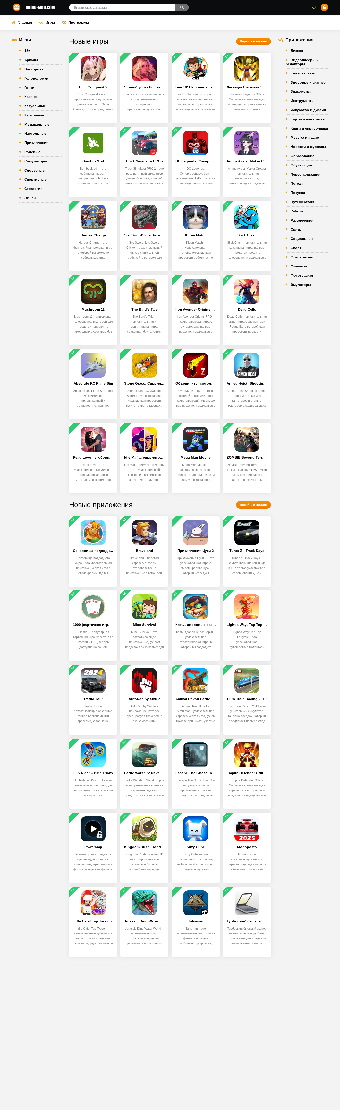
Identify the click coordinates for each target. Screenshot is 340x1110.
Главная (25, 22)
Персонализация (305, 174)
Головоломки (36, 78)
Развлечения (302, 220)
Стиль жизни (302, 257)
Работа (297, 211)
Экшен (30, 198)
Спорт (296, 248)
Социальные (302, 239)
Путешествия (302, 202)
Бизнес (297, 51)
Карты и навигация (308, 119)
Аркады (31, 60)
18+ (27, 51)
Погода (297, 183)
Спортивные (35, 179)
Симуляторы (35, 161)
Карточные (34, 115)
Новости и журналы (308, 147)
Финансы (299, 266)
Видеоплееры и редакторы (302, 62)
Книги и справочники (309, 128)
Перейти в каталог (253, 41)
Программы (78, 22)
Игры (50, 22)
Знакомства (301, 91)
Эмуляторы (301, 285)
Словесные (34, 170)
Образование (302, 156)
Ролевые (32, 152)
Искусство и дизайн (308, 110)
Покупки (298, 193)
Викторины (34, 69)
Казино (30, 97)
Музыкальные (36, 124)
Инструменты (302, 101)
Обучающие (301, 165)
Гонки (29, 87)
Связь (296, 229)
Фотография (302, 275)
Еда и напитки (303, 73)
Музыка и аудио (305, 137)
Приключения (36, 143)
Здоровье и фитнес (308, 82)
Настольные (35, 133)
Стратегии (33, 189)
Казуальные (35, 106)
